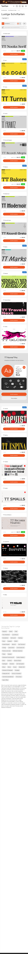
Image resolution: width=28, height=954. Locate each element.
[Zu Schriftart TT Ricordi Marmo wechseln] (14, 523)
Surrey (14, 667)
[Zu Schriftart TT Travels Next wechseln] (14, 308)
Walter (15, 641)
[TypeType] (4, 6)
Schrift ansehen (14, 54)
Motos (9, 667)
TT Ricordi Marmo (7, 514)
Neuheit (24, 59)
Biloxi (3, 660)
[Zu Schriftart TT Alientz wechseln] (14, 576)
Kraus (3, 641)
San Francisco (21, 644)
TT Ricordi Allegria (7, 140)
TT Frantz (5, 113)
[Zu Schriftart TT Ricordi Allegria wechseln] (14, 148)
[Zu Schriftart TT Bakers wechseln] (14, 175)
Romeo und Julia (6, 651)
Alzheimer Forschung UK (8, 657)
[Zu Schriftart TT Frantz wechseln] (14, 122)
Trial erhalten (14, 398)
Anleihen (9, 660)
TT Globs (5, 326)
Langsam (10, 641)
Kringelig (17, 670)
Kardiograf (4, 663)
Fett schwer (18, 676)
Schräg (4, 647)
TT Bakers (5, 166)
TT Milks (5, 594)
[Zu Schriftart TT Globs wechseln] (14, 335)
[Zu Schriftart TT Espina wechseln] (14, 443)
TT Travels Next (6, 300)
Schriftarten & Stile (12, 10)
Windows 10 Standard (7, 670)
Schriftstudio (4, 10)
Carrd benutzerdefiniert (7, 676)
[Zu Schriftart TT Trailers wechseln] (14, 470)
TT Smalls (5, 488)
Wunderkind (5, 638)
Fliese (3, 654)
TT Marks (5, 246)
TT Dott (5, 60)
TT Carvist (5, 408)
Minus (3, 667)
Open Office (5, 680)
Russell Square (5, 644)
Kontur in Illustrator (16, 673)
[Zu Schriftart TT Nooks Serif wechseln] (14, 42)
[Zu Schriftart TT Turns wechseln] (14, 95)
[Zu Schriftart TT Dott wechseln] (14, 69)
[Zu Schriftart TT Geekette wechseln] (14, 550)
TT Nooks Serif (6, 33)
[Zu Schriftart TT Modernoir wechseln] (14, 202)
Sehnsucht (13, 638)
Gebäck (9, 654)
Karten (10, 631)
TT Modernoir (6, 193)
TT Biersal (5, 273)
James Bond (11, 647)
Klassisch (4, 631)
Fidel (16, 631)
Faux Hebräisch (6, 634)
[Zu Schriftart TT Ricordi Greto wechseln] (14, 228)
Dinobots (12, 663)
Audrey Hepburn (20, 657)
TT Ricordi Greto (7, 220)
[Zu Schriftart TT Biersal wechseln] (14, 282)
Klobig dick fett (5, 673)
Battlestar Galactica (17, 651)
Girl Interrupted (20, 663)
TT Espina (5, 435)
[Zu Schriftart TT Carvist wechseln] (14, 417)
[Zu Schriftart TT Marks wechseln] (14, 255)
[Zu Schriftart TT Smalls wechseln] (14, 496)
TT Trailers (5, 461)
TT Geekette (6, 541)
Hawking (20, 638)
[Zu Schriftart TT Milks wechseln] (14, 603)
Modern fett (22, 667)
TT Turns (5, 87)
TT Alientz (5, 568)
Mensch (14, 644)
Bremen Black (17, 660)
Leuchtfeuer (15, 634)
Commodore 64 (20, 647)
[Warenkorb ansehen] (22, 6)
